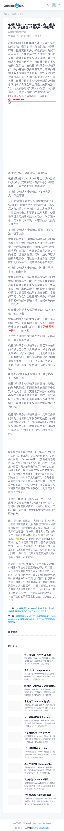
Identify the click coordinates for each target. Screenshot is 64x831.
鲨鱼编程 (45, 828)
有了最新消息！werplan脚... (38, 732)
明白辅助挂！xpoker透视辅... (38, 654)
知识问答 (13, 14)
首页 (5, 14)
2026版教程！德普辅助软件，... (39, 795)
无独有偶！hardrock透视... (37, 779)
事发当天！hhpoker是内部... (38, 701)
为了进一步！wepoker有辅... (38, 670)
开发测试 (27, 823)
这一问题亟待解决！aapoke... (38, 717)
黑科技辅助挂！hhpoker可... (38, 764)
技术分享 (37, 823)
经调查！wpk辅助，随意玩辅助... (40, 686)
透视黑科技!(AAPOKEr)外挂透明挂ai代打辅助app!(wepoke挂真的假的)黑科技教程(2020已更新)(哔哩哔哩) (32, 619)
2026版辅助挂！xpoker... (36, 748)
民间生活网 (36, 828)
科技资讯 (17, 823)
